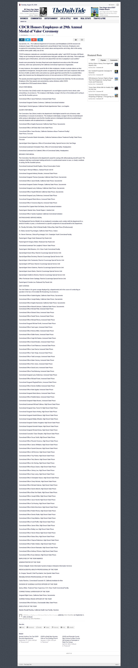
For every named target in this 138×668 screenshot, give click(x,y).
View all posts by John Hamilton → (30, 618)
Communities (36, 18)
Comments (113, 60)
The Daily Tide (27, 664)
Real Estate (86, 18)
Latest (93, 60)
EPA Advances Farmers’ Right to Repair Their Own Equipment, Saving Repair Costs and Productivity (101, 80)
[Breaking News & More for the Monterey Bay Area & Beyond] (69, 11)
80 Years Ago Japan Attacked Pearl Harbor (30, 10)
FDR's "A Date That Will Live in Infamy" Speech (29, 14)
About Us (23, 21)
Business (24, 18)
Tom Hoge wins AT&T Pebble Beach (107, 8)
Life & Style (65, 18)
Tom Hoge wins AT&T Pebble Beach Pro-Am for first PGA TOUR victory (108, 13)
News (75, 18)
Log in (116, 664)
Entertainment (51, 18)
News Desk (92, 67)
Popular (103, 60)
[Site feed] (118, 5)
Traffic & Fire (100, 18)
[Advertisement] (103, 38)
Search (112, 4)
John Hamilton (24, 35)
